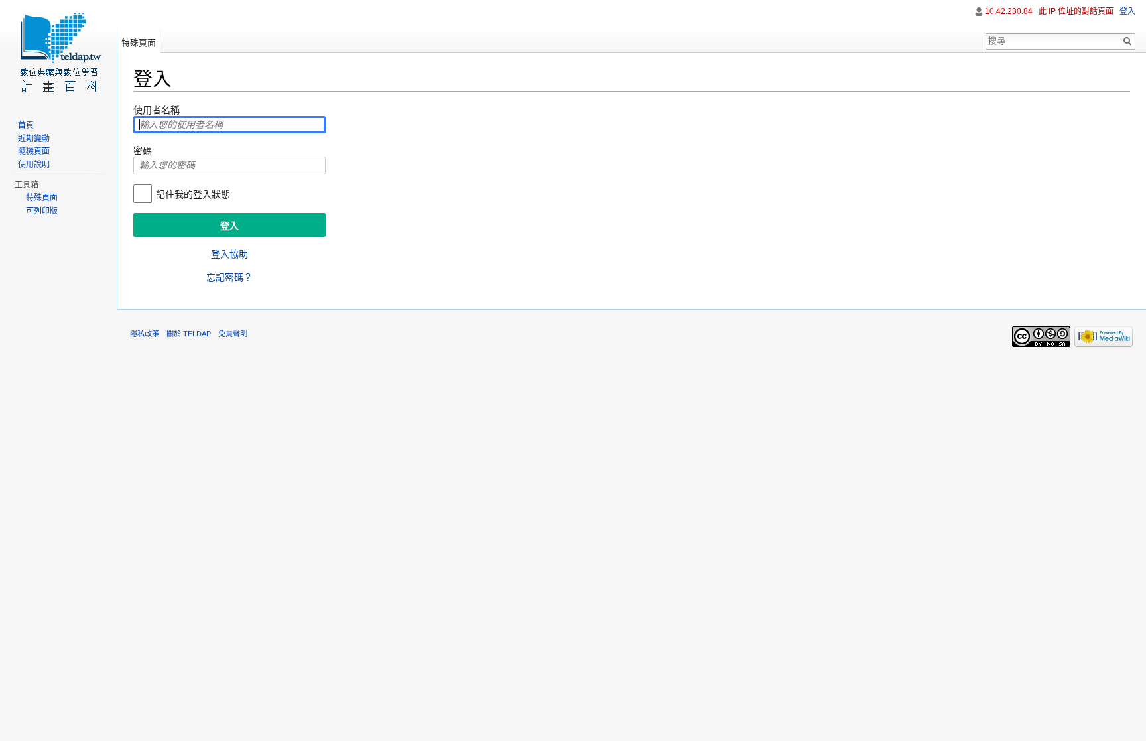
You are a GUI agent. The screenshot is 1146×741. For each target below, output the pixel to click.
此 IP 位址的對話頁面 (1076, 11)
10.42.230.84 (1009, 11)
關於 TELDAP (188, 334)
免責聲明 (232, 334)
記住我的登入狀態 (193, 194)
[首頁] (58, 53)
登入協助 (229, 254)
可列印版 (42, 211)
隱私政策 (144, 334)
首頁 (26, 125)
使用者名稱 (156, 110)
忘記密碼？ (229, 277)
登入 (1127, 11)
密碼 (142, 150)
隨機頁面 (34, 151)
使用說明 (34, 164)
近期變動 (34, 138)
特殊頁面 (138, 43)
